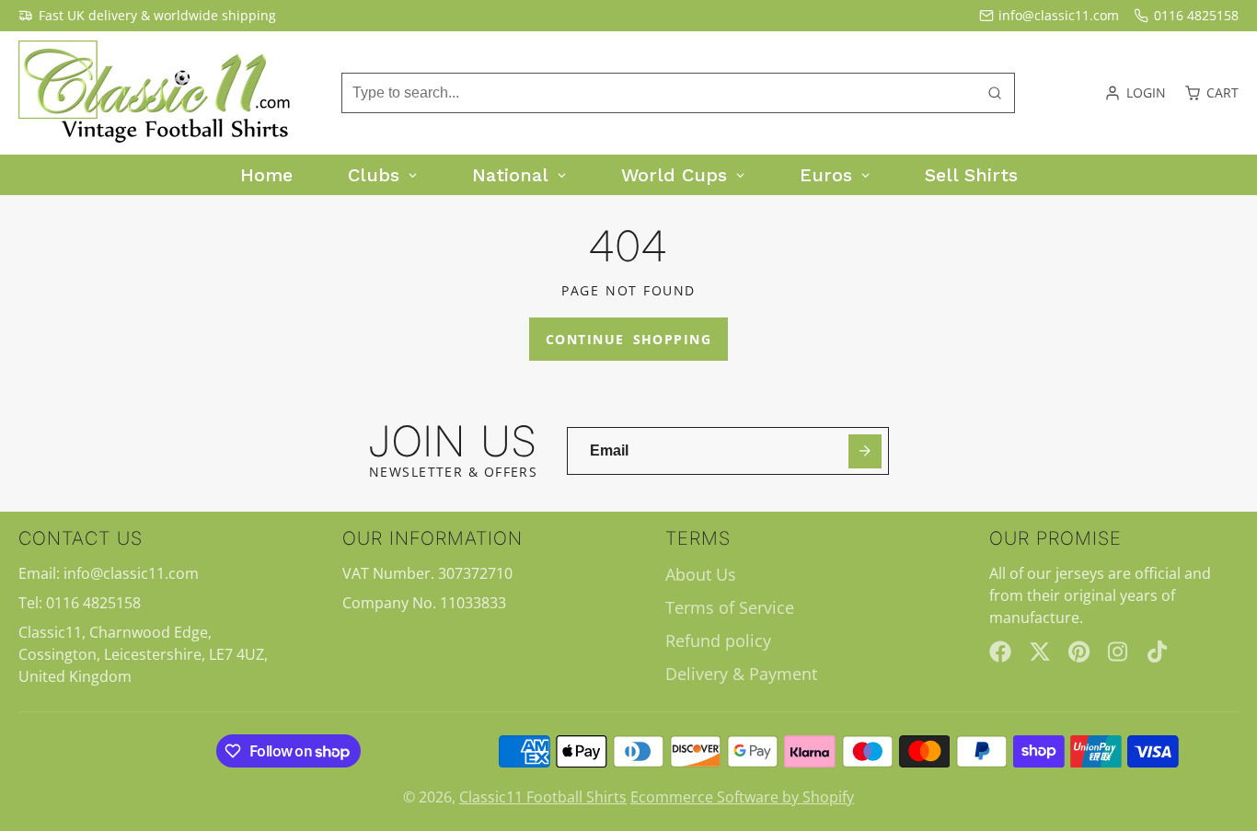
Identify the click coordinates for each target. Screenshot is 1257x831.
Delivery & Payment (741, 674)
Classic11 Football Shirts (543, 797)
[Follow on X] (1040, 652)
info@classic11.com (1058, 15)
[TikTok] (1158, 652)
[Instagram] (1119, 652)
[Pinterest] (1079, 652)
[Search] (994, 93)
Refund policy (718, 640)
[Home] (156, 92)
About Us (700, 574)
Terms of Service (729, 607)
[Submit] (865, 451)
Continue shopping (628, 339)
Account (1135, 93)
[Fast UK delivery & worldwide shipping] (147, 16)
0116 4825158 (1196, 15)
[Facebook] (1000, 652)
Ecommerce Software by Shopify (742, 797)
